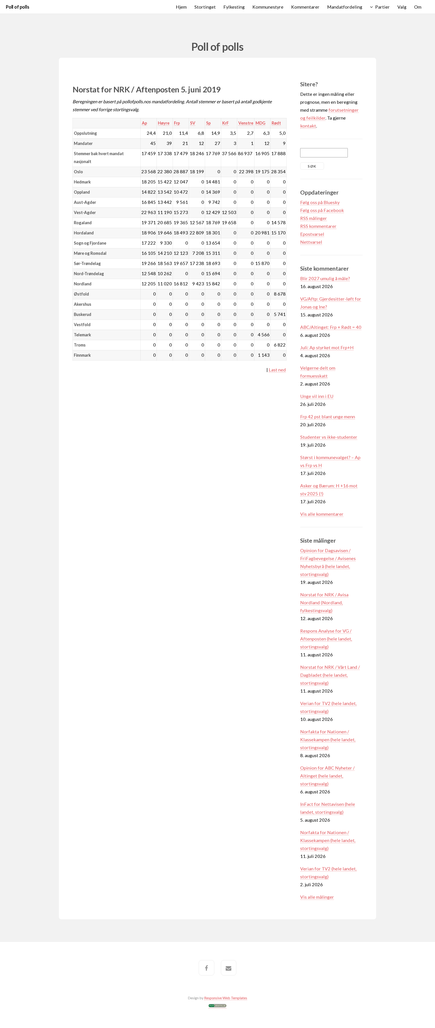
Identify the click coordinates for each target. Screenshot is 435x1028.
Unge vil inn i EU (317, 396)
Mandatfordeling (344, 7)
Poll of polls (17, 7)
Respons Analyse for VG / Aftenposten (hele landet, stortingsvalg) (326, 638)
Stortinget (205, 7)
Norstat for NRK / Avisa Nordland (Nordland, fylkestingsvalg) (324, 602)
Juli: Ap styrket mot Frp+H (327, 347)
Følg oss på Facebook (322, 210)
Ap (144, 122)
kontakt (308, 125)
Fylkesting (234, 7)
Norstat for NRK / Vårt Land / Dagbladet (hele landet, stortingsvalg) (330, 675)
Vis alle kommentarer (321, 514)
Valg (401, 7)
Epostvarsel (312, 234)
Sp (208, 122)
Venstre (245, 122)
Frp (177, 122)
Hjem (181, 7)
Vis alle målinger (317, 897)
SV (192, 122)
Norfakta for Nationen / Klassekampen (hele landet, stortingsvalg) (327, 739)
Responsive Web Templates (225, 998)
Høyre (163, 122)
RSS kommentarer (318, 226)
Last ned (277, 369)
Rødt (276, 122)
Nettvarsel (311, 242)
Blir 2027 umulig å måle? (325, 278)
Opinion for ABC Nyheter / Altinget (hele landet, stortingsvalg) (327, 775)
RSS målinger (313, 218)
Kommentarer (305, 7)
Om (417, 7)
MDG (260, 122)
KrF (225, 122)
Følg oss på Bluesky (320, 202)
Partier (382, 7)
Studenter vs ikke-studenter (328, 437)
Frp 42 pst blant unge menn (327, 416)
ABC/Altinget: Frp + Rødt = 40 (330, 327)
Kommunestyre (267, 7)
